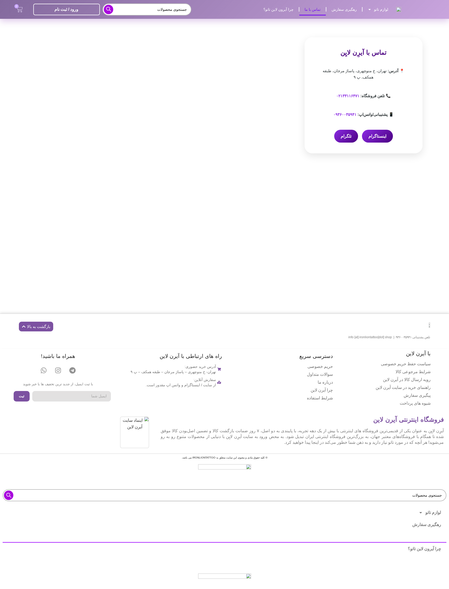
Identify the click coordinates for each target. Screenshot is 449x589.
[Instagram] (58, 370)
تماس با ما (313, 9)
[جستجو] (108, 9)
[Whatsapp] (43, 370)
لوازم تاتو (381, 9)
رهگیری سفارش (344, 9)
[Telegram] (72, 370)
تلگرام (346, 136)
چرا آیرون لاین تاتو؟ (278, 9)
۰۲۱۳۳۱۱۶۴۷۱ (347, 95)
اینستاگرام (377, 136)
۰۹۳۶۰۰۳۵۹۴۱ (344, 114)
